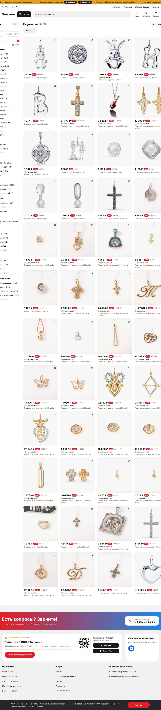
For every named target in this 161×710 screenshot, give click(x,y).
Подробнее (38, 706)
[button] (80, 2)
